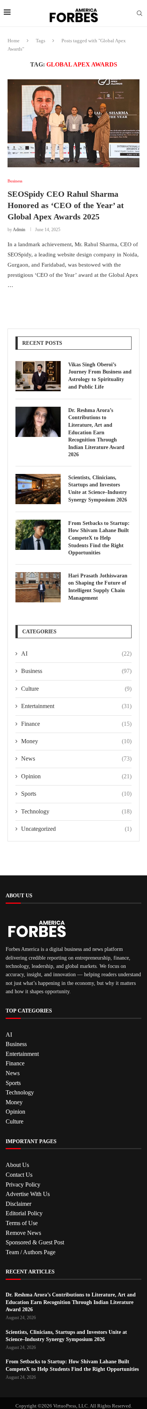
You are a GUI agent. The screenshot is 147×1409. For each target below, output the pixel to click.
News (76, 758)
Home (14, 40)
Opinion (76, 776)
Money (76, 741)
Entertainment (76, 706)
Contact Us (19, 1174)
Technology (76, 811)
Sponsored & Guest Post (35, 1242)
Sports (76, 793)
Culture (76, 688)
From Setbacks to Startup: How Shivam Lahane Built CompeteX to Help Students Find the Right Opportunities (99, 538)
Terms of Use (22, 1223)
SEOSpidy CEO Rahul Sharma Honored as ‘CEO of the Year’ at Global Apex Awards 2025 (66, 205)
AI (76, 653)
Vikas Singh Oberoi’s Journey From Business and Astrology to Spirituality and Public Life (100, 376)
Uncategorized (76, 829)
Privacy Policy (23, 1184)
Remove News (23, 1233)
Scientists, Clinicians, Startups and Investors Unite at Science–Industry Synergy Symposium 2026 (97, 489)
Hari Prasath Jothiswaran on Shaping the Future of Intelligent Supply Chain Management (97, 587)
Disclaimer (18, 1204)
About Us (17, 1165)
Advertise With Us (28, 1194)
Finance (76, 724)
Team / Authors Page (30, 1252)
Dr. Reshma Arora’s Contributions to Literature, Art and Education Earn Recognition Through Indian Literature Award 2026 (96, 432)
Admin (19, 229)
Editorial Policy (24, 1213)
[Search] (139, 14)
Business (76, 671)
